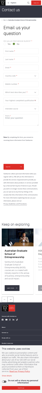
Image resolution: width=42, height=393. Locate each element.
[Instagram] (10, 320)
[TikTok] (17, 320)
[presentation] (10, 299)
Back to (20, 20)
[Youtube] (6, 320)
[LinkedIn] (13, 320)
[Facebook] (2, 320)
